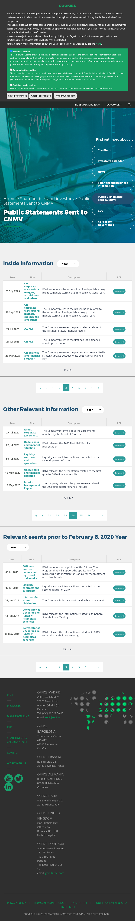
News (101, 171)
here (98, 43)
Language (113, 104)
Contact (12, 752)
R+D (9, 727)
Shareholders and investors (47, 198)
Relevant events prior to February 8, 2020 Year (65, 537)
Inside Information (28, 263)
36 (89, 515)
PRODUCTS (14, 706)
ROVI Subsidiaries (86, 104)
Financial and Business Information (113, 184)
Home (9, 198)
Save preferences (17, 95)
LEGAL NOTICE (79, 902)
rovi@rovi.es (52, 717)
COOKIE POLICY (104, 902)
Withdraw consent (65, 95)
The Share (104, 150)
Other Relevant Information (40, 409)
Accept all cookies (41, 95)
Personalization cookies (24, 70)
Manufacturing (18, 716)
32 (57, 515)
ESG (100, 210)
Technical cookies (21, 51)
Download (119, 291)
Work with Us (16, 763)
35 (81, 515)
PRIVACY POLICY (17, 902)
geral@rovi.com (54, 873)
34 (73, 515)
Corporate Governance (106, 223)
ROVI (10, 695)
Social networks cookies (24, 85)
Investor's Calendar (111, 161)
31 (49, 515)
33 (65, 515)
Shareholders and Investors (17, 740)
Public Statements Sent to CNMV (110, 198)
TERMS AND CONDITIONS (49, 902)
